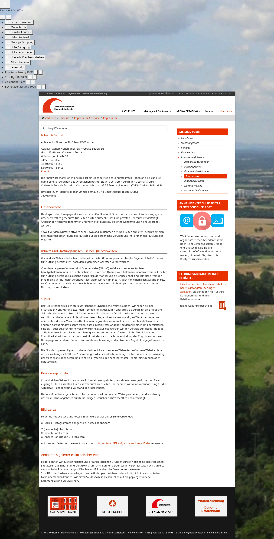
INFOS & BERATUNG (187, 111)
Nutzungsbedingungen (196, 190)
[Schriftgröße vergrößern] (35, 77)
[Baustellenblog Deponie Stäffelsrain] (211, 506)
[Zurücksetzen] (2, 17)
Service (209, 111)
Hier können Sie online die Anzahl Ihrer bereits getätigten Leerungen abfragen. (203, 287)
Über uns (225, 111)
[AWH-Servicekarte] (63, 506)
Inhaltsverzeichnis (194, 181)
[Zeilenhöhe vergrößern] (33, 81)
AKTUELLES (128, 111)
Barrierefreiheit (192, 166)
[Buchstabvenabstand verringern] (39, 86)
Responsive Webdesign (196, 162)
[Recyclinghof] (112, 506)
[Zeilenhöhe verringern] (28, 81)
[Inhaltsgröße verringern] (36, 72)
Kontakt (60, 93)
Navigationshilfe (193, 185)
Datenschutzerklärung (95, 93)
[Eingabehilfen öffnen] (5, 4)
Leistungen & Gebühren (156, 111)
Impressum (74, 93)
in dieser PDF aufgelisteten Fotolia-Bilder (126, 443)
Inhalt (49, 93)
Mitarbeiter (187, 138)
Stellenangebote (190, 143)
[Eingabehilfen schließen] (8, 17)
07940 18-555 (158, 93)
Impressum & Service (192, 157)
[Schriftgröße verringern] (30, 77)
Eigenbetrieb (188, 152)
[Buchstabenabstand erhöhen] (44, 86)
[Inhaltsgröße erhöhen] (40, 72)
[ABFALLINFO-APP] (161, 506)
